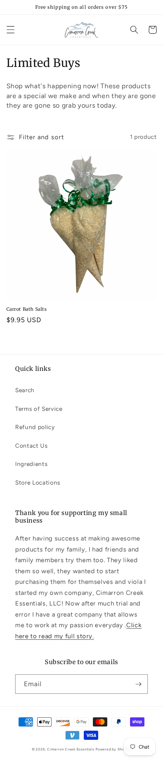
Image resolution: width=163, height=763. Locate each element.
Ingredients (31, 463)
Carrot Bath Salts (26, 309)
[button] (10, 30)
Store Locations (37, 482)
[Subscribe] (138, 684)
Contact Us (31, 445)
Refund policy (35, 427)
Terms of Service (39, 408)
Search (24, 390)
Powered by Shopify (113, 749)
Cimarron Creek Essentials (70, 749)
